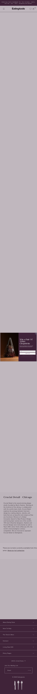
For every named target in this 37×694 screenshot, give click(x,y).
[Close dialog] (35, 333)
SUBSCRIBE (27, 353)
